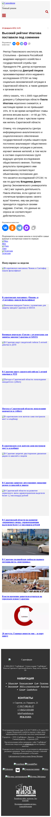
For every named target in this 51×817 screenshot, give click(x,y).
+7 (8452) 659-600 (25, 710)
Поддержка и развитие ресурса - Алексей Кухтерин (25, 805)
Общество (12, 683)
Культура (45, 686)
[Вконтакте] (18, 770)
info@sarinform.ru (25, 713)
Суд (36, 683)
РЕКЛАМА (25, 717)
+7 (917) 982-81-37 (25, 706)
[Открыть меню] (4, 15)
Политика (44, 683)
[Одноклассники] (17, 43)
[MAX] (25, 43)
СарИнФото (32, 690)
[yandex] (16, 776)
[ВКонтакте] (14, 43)
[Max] (45, 770)
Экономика (13, 686)
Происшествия (25, 683)
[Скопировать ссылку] (29, 43)
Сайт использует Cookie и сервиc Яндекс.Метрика (26, 756)
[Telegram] (21, 43)
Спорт (22, 690)
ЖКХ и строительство (29, 686)
